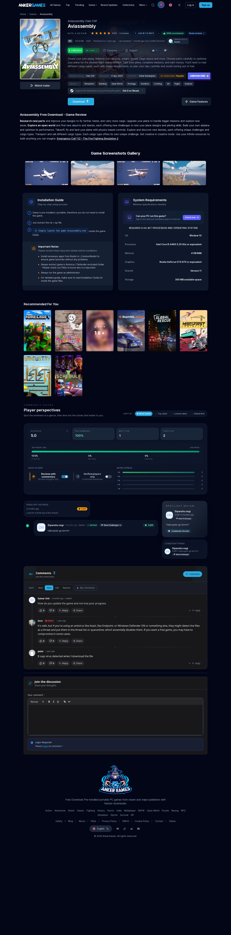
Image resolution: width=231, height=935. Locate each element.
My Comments (87, 587)
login (46, 746)
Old (57, 587)
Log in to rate (146, 33)
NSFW (141, 810)
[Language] (170, 5)
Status (172, 821)
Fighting (91, 810)
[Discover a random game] (161, 4)
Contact (159, 821)
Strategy (132, 84)
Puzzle (165, 810)
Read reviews (195, 33)
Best (40, 587)
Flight (177, 84)
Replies (66, 587)
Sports (114, 815)
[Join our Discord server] (138, 829)
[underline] (58, 702)
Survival (124, 815)
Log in (190, 5)
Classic (80, 810)
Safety (58, 821)
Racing (175, 810)
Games (33, 14)
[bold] (49, 702)
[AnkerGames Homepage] (32, 5)
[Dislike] (165, 50)
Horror (110, 810)
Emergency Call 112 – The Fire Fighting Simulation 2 (87, 138)
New (49, 587)
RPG (183, 810)
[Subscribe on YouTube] (118, 829)
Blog (70, 821)
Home (23, 14)
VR (132, 815)
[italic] (53, 702)
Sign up (206, 5)
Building (103, 84)
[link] (65, 702)
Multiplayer (130, 810)
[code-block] (69, 702)
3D (168, 84)
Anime (71, 810)
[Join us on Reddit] (131, 829)
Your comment (36, 694)
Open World (117, 84)
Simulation (89, 84)
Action (48, 810)
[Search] (152, 5)
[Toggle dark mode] (179, 5)
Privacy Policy (109, 821)
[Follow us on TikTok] (124, 829)
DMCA (125, 821)
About (82, 821)
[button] (143, 5)
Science (188, 84)
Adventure (60, 810)
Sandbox (145, 84)
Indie (119, 810)
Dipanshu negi (56, 525)
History (101, 810)
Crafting (158, 84)
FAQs (93, 821)
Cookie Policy (142, 821)
